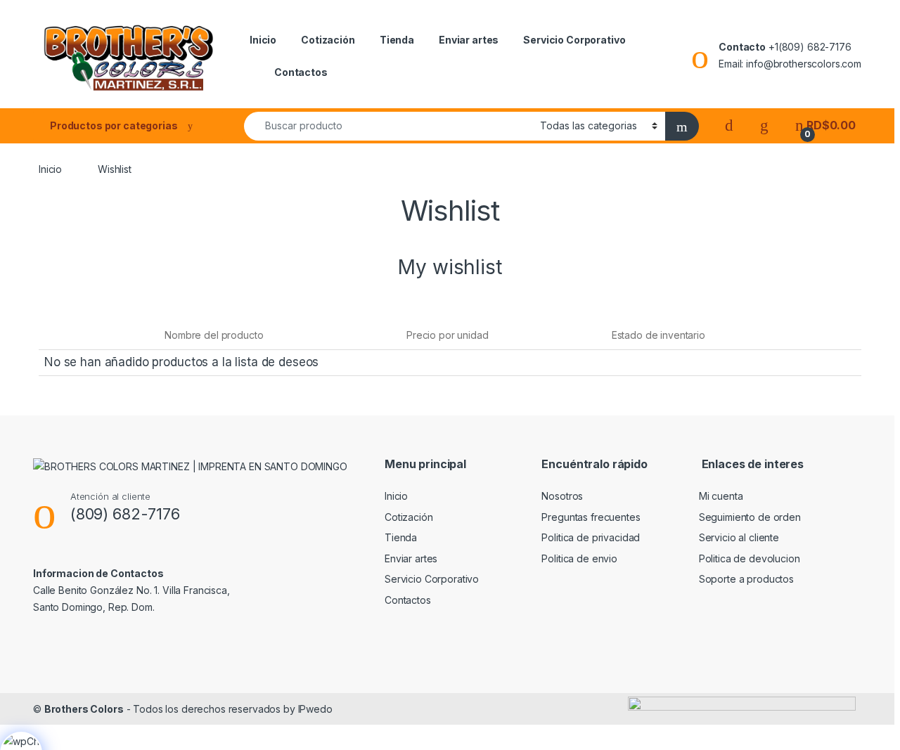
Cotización (328, 40)
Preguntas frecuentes (590, 517)
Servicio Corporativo (574, 40)
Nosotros (562, 496)
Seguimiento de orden (750, 517)
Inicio (263, 40)
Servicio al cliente (739, 537)
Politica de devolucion (749, 558)
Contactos (301, 72)
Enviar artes (469, 40)
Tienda (397, 40)
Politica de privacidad (590, 537)
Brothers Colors (84, 709)
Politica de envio (579, 558)
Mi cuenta (721, 496)
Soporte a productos (746, 579)
